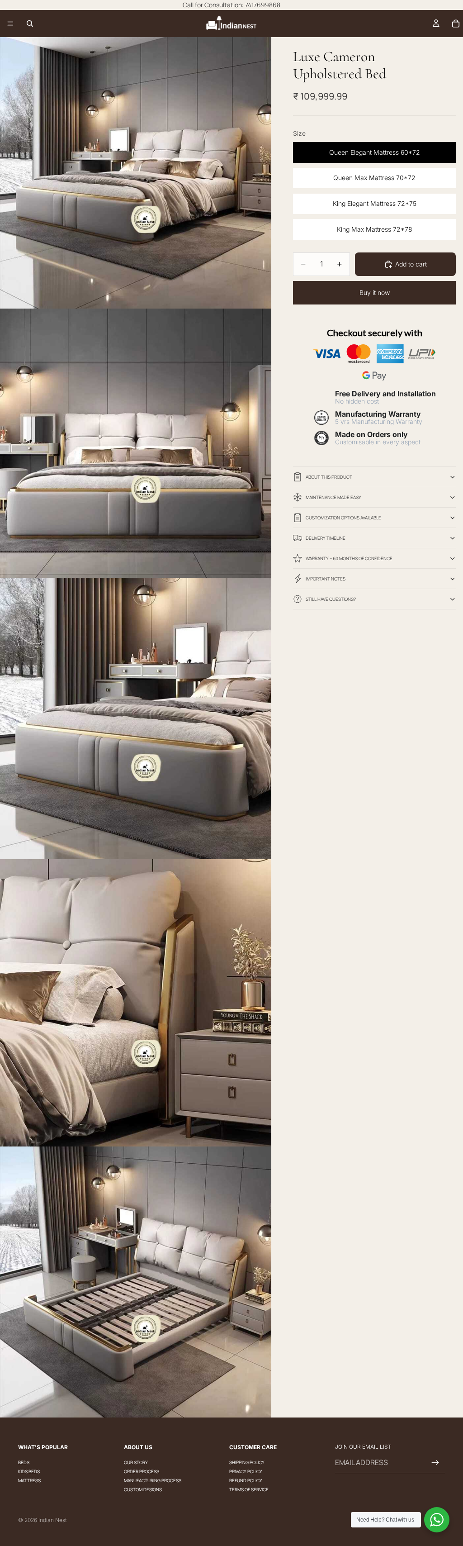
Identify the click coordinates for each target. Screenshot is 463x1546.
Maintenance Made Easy (333, 497)
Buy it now (374, 292)
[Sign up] (435, 1462)
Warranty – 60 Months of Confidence (349, 558)
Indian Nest (52, 1520)
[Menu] (10, 23)
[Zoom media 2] (135, 443)
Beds (23, 1462)
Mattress (29, 1480)
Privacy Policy (245, 1471)
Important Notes (325, 579)
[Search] (30, 23)
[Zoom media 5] (135, 1282)
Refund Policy (245, 1480)
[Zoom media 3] (135, 719)
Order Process (141, 1471)
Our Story (136, 1462)
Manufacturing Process (152, 1480)
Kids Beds (29, 1471)
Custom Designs (143, 1489)
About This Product (329, 477)
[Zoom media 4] (135, 1002)
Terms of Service (249, 1489)
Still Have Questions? (331, 599)
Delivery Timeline (325, 538)
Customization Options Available (343, 517)
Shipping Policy (247, 1462)
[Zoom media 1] (135, 173)
